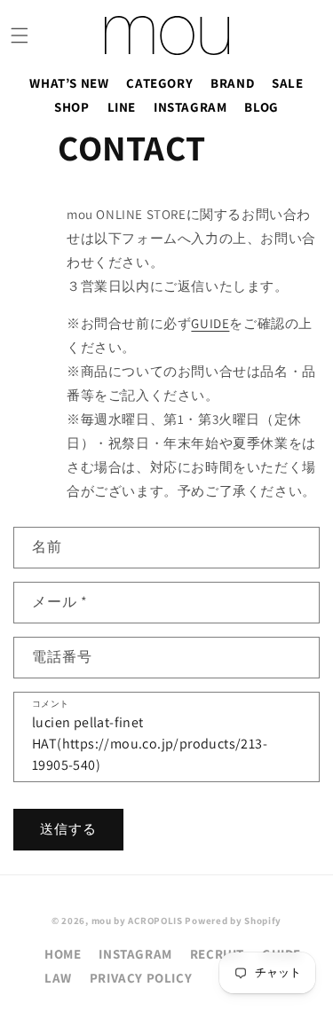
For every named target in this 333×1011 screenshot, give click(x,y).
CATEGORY (159, 82)
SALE (287, 82)
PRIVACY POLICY (141, 977)
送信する (68, 828)
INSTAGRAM (190, 106)
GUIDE (210, 323)
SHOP (71, 106)
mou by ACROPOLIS (137, 920)
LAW (58, 977)
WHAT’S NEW (68, 82)
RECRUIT (217, 953)
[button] (19, 35)
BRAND (232, 82)
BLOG (261, 106)
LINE (121, 106)
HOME (62, 953)
